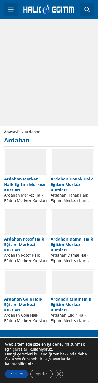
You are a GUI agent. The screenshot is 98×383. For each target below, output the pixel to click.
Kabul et (17, 374)
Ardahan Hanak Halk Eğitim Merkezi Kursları (72, 184)
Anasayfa (12, 131)
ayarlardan (63, 359)
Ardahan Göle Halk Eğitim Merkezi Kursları (23, 304)
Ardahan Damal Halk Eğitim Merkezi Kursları (72, 244)
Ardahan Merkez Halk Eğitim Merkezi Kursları (24, 184)
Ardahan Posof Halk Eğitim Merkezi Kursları (24, 244)
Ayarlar (41, 374)
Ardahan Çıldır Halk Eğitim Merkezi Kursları (71, 304)
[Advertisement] (49, 72)
